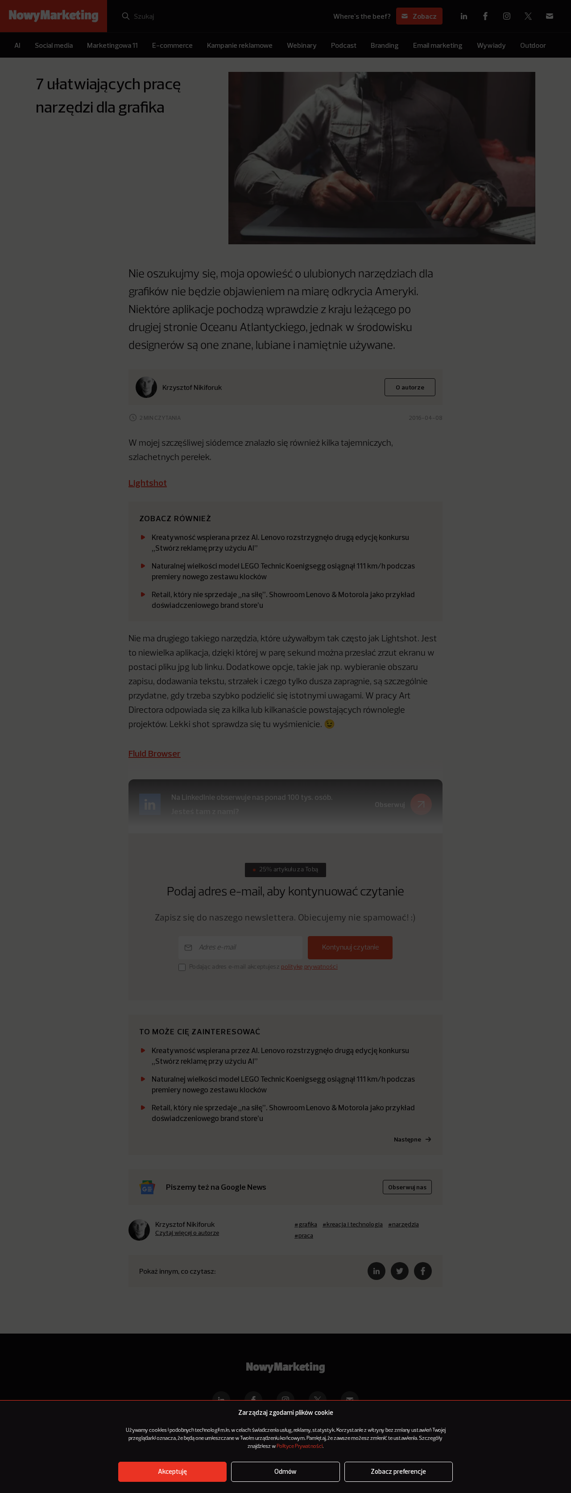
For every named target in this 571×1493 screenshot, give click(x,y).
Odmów (285, 1472)
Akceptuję (172, 1472)
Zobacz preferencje (398, 1472)
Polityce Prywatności (300, 1446)
